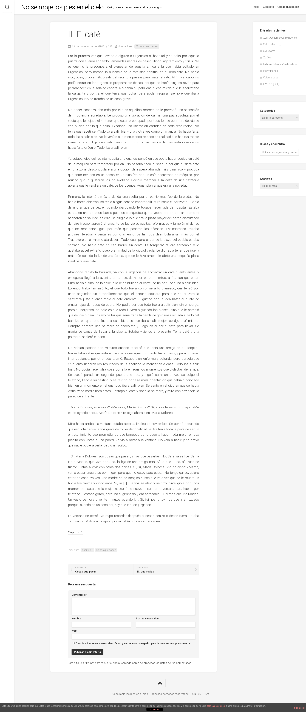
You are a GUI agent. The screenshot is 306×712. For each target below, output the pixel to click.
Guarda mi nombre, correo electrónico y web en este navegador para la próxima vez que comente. (133, 643)
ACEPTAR (154, 709)
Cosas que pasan (288, 6)
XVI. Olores (269, 51)
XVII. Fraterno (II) (272, 44)
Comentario (79, 594)
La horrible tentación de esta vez (281, 64)
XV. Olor (267, 57)
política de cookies (216, 706)
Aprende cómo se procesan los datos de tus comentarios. (156, 663)
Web (74, 630)
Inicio (256, 6)
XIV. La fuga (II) (271, 84)
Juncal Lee (125, 46)
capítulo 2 (87, 550)
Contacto (268, 6)
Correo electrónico (147, 618)
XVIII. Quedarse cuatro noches (280, 37)
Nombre (76, 618)
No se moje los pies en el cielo (62, 7)
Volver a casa (270, 77)
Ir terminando (270, 70)
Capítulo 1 (75, 532)
